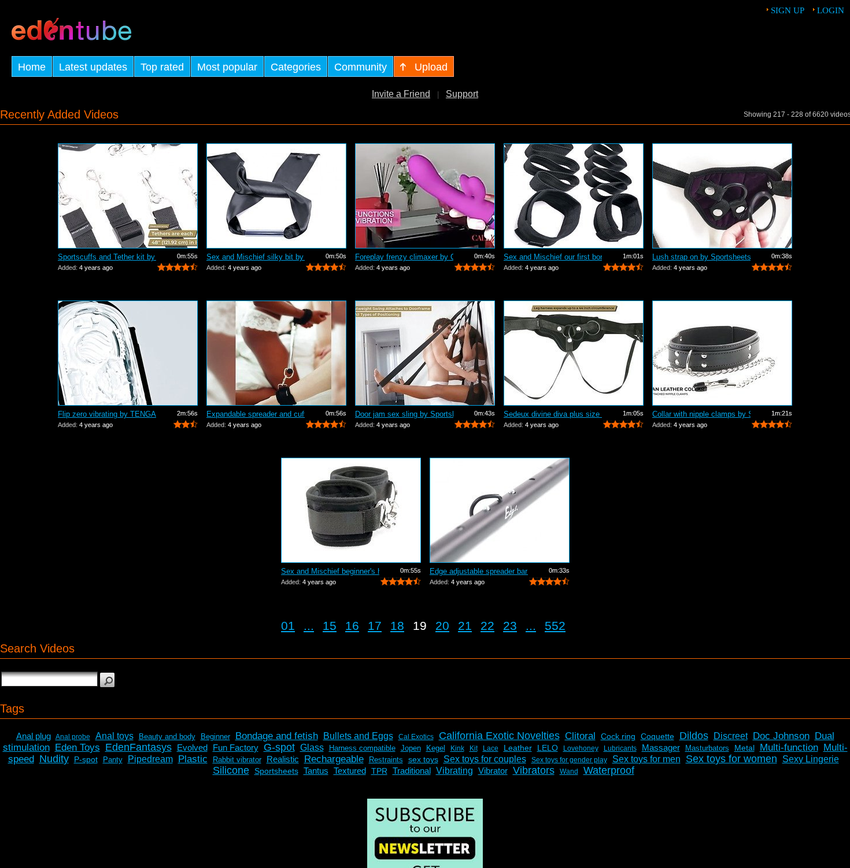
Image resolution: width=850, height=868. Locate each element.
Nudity (54, 759)
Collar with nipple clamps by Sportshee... (701, 414)
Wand (569, 771)
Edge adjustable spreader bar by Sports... (479, 571)
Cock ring (618, 736)
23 (510, 625)
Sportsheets (276, 771)
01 (288, 625)
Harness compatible (362, 748)
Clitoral (580, 735)
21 (465, 625)
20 (442, 625)
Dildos (693, 735)
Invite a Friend (401, 94)
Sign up (787, 10)
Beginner (215, 736)
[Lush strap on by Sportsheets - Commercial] (722, 196)
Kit (474, 748)
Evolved (192, 747)
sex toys (423, 759)
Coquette (657, 736)
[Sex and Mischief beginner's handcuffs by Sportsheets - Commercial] (351, 510)
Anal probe (73, 737)
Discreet (731, 736)
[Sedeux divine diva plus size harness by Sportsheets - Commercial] (573, 353)
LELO (547, 747)
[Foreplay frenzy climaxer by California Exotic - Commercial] (425, 196)
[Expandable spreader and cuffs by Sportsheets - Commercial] (276, 353)
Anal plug (33, 736)
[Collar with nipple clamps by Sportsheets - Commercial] (722, 353)
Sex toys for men (646, 759)
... (309, 625)
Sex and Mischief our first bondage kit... (553, 257)
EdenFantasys (138, 747)
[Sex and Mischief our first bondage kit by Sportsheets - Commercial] (573, 196)
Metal (744, 747)
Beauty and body (167, 736)
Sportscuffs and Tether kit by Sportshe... (107, 257)
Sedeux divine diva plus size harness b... (553, 414)
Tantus (316, 771)
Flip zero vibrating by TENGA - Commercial (107, 414)
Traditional (412, 771)
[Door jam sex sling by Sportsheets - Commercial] (425, 353)
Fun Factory (235, 747)
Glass (312, 747)
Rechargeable (334, 759)
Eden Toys (77, 747)
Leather (518, 747)
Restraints (386, 759)
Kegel (435, 748)
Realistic (283, 759)
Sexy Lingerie (810, 759)
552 (555, 625)
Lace (490, 748)
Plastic (193, 759)
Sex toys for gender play (569, 760)
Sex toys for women (731, 759)
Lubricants (620, 748)
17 (375, 625)
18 (397, 625)
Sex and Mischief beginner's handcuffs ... (330, 571)
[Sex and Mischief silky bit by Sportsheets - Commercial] (276, 196)
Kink (457, 748)
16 (352, 625)
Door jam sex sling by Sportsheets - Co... (404, 414)
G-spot (279, 747)
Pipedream (150, 759)
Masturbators (707, 748)
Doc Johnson (781, 735)
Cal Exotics (416, 737)
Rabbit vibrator (237, 759)
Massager (661, 747)
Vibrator (493, 771)
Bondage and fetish (276, 735)
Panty (113, 759)
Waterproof (608, 770)
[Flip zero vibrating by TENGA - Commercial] (127, 353)
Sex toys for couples (485, 759)
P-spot (86, 759)
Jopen (411, 748)
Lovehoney (580, 748)
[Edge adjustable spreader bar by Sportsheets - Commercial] (499, 510)
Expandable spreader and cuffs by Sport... (255, 414)
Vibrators (534, 770)
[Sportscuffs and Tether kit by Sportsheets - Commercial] (127, 196)
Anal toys (114, 736)
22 (487, 625)
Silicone (231, 770)
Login (830, 10)
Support (462, 94)
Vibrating (454, 771)
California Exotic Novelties (499, 735)
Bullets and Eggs (358, 736)
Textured (350, 771)
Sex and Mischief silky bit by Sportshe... (255, 257)
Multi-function (789, 747)
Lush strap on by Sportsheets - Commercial (701, 257)
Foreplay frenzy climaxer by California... (404, 257)
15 (330, 625)
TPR (379, 771)
